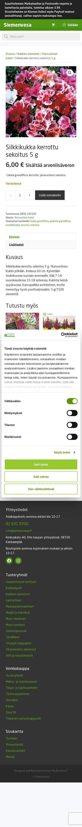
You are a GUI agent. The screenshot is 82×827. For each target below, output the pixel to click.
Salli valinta (41, 476)
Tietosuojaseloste (18, 694)
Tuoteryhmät (14, 675)
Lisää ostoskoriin (50, 195)
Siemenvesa (17, 25)
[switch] (72, 413)
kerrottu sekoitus (30, 224)
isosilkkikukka (13, 224)
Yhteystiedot (14, 744)
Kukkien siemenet (28, 53)
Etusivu (10, 53)
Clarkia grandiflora (39, 221)
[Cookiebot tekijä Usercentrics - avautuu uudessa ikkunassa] (61, 335)
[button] (69, 72)
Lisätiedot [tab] (16, 245)
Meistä (10, 756)
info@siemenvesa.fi (19, 530)
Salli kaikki (41, 464)
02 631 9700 (17, 523)
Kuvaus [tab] (14, 237)
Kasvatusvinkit (15, 750)
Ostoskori (12, 700)
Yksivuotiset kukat (24, 217)
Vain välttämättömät (41, 488)
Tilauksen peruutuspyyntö (23, 718)
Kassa (9, 706)
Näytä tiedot (62, 452)
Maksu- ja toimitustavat (21, 681)
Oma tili (11, 712)
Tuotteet (12, 738)
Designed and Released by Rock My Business (40, 770)
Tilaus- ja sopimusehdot (21, 687)
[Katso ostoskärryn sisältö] (53, 25)
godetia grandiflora (60, 221)
